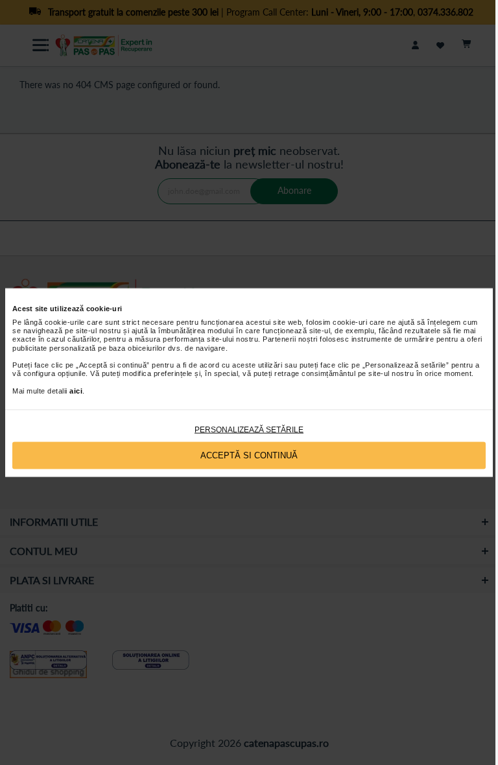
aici (75, 390)
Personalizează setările (249, 429)
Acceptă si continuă (249, 455)
